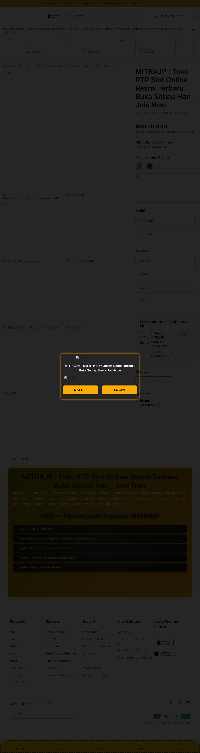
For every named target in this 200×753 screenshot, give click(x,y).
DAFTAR (80, 390)
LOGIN (119, 390)
